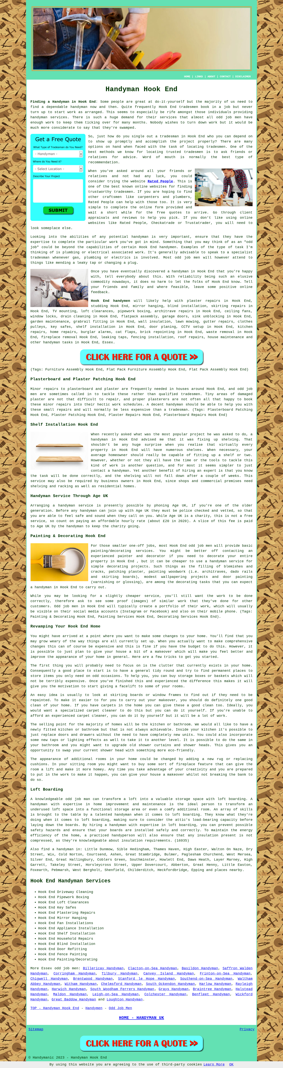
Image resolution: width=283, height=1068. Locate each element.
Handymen (93, 1008)
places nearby (228, 870)
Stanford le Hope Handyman (146, 979)
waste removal (220, 332)
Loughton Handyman (125, 999)
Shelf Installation (76, 933)
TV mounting (64, 311)
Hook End (205, 271)
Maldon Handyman (69, 994)
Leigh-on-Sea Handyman (115, 994)
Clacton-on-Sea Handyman (152, 968)
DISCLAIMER (243, 76)
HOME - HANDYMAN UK (141, 1017)
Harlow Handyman (215, 984)
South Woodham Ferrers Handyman (122, 989)
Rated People (160, 181)
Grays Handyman (173, 989)
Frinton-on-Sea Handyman (225, 973)
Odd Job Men (120, 1008)
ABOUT (211, 76)
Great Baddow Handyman (74, 999)
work (139, 252)
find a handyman (57, 849)
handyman (78, 107)
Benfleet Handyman (211, 994)
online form (151, 207)
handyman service (75, 505)
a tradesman (167, 136)
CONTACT (225, 76)
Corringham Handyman (75, 973)
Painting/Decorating (77, 959)
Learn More (214, 1064)
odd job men (228, 117)
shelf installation (95, 327)
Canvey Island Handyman (168, 973)
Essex (107, 342)
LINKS (199, 76)
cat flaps (125, 332)
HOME (187, 76)
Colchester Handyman (165, 994)
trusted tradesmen (184, 152)
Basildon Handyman (200, 968)
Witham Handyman (81, 984)
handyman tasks (58, 342)
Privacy (247, 1029)
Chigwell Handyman (49, 979)
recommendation (103, 162)
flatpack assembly (139, 316)
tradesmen (188, 107)
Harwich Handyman (69, 989)
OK (231, 1064)
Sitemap (35, 1029)
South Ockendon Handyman (170, 984)
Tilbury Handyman (119, 973)
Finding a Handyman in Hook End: (64, 102)
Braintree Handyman (212, 989)
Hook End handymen (157, 247)
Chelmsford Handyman (121, 984)
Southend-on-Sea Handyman (206, 979)
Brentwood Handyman (93, 979)
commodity (100, 282)
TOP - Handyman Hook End (54, 1008)
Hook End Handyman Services (70, 881)
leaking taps (114, 337)
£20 (166, 521)
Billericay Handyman (103, 968)
